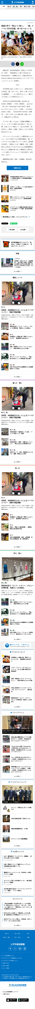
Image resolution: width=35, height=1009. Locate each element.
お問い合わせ (6, 963)
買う (21, 6)
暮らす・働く (27, 6)
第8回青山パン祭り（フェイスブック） (15, 217)
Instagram (20, 949)
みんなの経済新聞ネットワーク (17, 985)
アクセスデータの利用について (10, 960)
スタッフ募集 (6, 968)
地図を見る (17, 168)
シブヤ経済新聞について (8, 955)
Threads (25, 949)
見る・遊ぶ (15, 6)
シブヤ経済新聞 (17, 2)
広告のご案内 (6, 965)
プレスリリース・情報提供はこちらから (12, 958)
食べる (9, 6)
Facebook (10, 949)
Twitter (15, 949)
